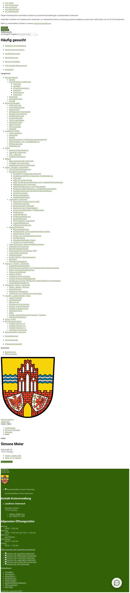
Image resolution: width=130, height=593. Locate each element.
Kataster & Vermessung (18, 291)
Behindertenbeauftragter (18, 249)
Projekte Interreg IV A (17, 326)
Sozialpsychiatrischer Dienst (24, 240)
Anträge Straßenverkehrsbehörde (22, 279)
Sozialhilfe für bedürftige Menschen (27, 174)
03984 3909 (13, 456)
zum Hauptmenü (11, 5)
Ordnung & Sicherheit (17, 272)
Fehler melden (10, 581)
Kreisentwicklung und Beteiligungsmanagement (28, 139)
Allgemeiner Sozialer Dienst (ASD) (26, 201)
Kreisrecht (17, 90)
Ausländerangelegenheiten (19, 266)
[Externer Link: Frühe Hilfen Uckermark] (67, 562)
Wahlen (12, 137)
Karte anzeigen (6, 462)
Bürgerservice (10, 352)
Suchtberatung (19, 238)
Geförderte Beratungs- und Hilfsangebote (29, 187)
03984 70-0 (17, 514)
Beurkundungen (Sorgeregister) (25, 208)
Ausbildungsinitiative (17, 157)
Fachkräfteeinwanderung (19, 283)
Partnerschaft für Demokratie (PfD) (23, 251)
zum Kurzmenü (11, 7)
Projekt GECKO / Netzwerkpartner (22, 257)
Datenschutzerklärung (42, 23)
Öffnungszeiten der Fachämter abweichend (18, 549)
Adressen (12, 129)
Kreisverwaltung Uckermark (20, 82)
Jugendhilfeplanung (21, 223)
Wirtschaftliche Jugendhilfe (24, 221)
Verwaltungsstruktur (21, 88)
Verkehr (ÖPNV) (15, 274)
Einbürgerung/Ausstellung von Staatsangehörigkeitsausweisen (34, 268)
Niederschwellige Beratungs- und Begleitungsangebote (34, 189)
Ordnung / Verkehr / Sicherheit (17, 264)
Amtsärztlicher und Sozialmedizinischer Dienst (31, 231)
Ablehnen (4, 27)
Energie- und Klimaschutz (19, 306)
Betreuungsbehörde (21, 229)
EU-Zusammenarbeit (13, 321)
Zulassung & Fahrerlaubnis (19, 276)
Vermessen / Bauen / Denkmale (17, 285)
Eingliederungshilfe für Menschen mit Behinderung (33, 176)
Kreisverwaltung (11, 77)
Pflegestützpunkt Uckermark (24, 184)
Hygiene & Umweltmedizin (23, 242)
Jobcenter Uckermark (17, 152)
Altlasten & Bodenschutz (18, 308)
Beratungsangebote (21, 195)
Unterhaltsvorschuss (21, 204)
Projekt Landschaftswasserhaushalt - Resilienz (27, 315)
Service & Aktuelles (12, 103)
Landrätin (17, 86)
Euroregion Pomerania (18, 330)
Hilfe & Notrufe (15, 124)
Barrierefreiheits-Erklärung (15, 583)
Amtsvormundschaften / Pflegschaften (28, 210)
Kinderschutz (18, 212)
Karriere (12, 80)
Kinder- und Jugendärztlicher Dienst (27, 236)
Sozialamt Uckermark (17, 172)
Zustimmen (5, 30)
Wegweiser (13, 97)
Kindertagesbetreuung (22, 216)
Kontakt (12, 101)
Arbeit (7, 148)
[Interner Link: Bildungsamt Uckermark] (67, 556)
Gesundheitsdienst (16, 227)
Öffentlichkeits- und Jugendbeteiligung (24, 142)
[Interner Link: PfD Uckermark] (67, 564)
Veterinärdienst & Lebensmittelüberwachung (26, 244)
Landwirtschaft (15, 300)
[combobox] (27, 34)
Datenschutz (10, 576)
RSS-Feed (9, 587)
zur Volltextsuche (12, 11)
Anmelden (9, 572)
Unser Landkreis (15, 133)
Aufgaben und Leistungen (19, 163)
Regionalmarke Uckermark (15, 332)
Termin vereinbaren (16, 120)
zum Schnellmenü (12, 9)
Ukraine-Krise (14, 109)
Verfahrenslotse (15, 255)
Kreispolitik (13, 135)
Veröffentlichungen (16, 116)
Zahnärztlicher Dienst (21, 234)
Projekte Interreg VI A (17, 328)
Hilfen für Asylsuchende (22, 180)
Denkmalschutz (15, 289)
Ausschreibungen (16, 118)
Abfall (11, 313)
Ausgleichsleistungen (21, 197)
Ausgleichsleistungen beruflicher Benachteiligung (32, 191)
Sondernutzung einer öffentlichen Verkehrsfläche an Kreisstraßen (35, 281)
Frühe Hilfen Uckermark (18, 253)
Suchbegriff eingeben (9, 34)
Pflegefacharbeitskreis (18, 261)
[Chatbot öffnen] (117, 583)
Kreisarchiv (17, 95)
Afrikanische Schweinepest (19, 112)
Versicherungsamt (20, 193)
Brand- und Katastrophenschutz (21, 270)
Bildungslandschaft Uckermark (21, 161)
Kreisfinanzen (18, 92)
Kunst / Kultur (10, 319)
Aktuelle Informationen (18, 114)
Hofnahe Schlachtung (17, 317)
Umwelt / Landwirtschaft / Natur (18, 296)
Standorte (17, 84)
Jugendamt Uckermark (18, 199)
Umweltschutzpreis (16, 107)
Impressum (9, 574)
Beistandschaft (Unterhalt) (23, 206)
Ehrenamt (13, 259)
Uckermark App (15, 105)
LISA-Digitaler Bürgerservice (20, 169)
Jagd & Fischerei (15, 298)
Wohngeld (17, 178)
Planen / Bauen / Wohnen (19, 287)
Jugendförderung (20, 214)
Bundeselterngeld (20, 219)
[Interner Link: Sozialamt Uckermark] (67, 553)
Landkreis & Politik (12, 131)
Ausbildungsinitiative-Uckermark (22, 165)
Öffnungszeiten (15, 127)
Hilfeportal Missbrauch (22, 225)
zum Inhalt (9, 3)
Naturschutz (14, 302)
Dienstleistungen (15, 99)
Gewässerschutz (15, 311)
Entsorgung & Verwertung (19, 304)
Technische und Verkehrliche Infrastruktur (25, 293)
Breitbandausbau (16, 144)
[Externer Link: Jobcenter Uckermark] (67, 558)
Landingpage (10, 428)
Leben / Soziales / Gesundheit (16, 167)
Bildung (8, 159)
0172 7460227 (13, 458)
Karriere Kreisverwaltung (18, 150)
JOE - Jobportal (15, 154)
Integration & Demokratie (19, 246)
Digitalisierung (14, 146)
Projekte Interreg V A (17, 323)
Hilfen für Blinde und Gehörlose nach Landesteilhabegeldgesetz (38, 182)
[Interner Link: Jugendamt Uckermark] (67, 560)
